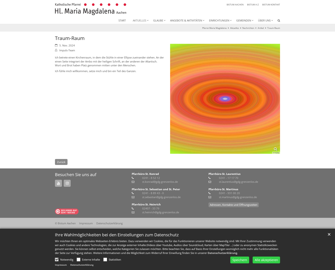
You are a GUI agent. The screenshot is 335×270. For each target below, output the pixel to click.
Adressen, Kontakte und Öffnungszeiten (233, 204)
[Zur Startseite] (90, 9)
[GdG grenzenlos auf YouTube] (58, 183)
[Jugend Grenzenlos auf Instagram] (67, 183)
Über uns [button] (264, 20)
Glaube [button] (158, 20)
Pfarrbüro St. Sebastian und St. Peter (156, 189)
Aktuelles (234, 28)
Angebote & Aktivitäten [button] (186, 20)
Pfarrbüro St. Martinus (223, 189)
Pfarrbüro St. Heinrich (146, 204)
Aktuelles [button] (139, 20)
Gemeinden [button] (243, 20)
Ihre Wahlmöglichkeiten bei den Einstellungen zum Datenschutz (117, 234)
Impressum (61, 264)
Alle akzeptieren (266, 260)
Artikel (261, 28)
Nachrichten (248, 28)
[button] (276, 21)
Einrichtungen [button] (219, 20)
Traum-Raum (273, 28)
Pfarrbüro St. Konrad (145, 174)
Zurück (61, 162)
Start (122, 20)
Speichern (239, 260)
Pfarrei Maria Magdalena (214, 28)
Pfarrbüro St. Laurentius (224, 174)
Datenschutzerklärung (222, 253)
